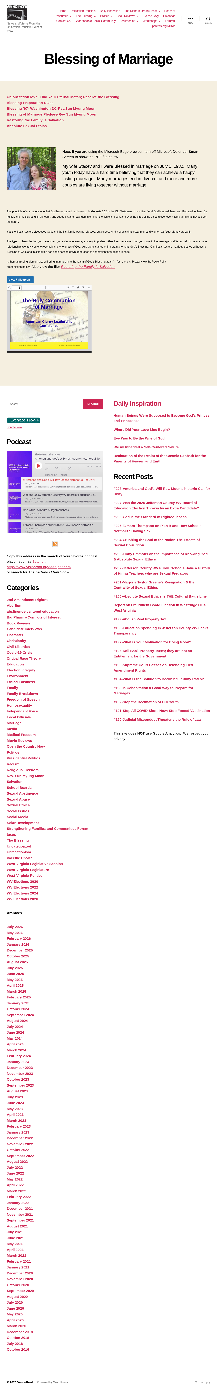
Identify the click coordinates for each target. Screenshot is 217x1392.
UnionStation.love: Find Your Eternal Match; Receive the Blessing (63, 97)
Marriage (14, 723)
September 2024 (20, 1015)
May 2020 (15, 1314)
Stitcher (38, 561)
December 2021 (20, 1208)
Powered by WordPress (52, 1382)
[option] (55, 483)
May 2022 (15, 1179)
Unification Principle (83, 11)
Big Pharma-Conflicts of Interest (33, 617)
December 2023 (20, 1068)
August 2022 (17, 1161)
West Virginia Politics (25, 875)
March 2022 (16, 1191)
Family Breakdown (22, 694)
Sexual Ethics (18, 805)
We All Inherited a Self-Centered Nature (146, 447)
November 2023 (20, 1074)
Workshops (150, 21)
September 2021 (20, 1220)
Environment (17, 676)
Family (12, 688)
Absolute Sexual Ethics (27, 126)
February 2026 (19, 938)
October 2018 (18, 1338)
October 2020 (18, 1285)
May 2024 (15, 1038)
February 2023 (19, 1126)
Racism (13, 764)
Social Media (17, 817)
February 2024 (19, 1056)
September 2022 (20, 1156)
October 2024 (18, 1009)
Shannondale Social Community (95, 21)
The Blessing (84, 16)
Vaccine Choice (20, 858)
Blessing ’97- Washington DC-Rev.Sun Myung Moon (51, 108)
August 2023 (17, 1091)
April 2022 (15, 1185)
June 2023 (15, 1103)
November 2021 (20, 1214)
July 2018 (15, 1344)
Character (15, 635)
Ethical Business (21, 682)
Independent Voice (22, 711)
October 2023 (18, 1079)
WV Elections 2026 (22, 899)
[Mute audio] (49, 469)
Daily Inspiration (110, 11)
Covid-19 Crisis (19, 652)
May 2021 (15, 1244)
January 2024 (18, 1062)
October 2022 (18, 1150)
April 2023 (15, 1115)
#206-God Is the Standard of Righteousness (150, 517)
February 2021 (19, 1261)
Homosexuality (19, 705)
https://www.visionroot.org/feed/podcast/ (39, 567)
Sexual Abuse (18, 799)
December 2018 (20, 1332)
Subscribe (51, 475)
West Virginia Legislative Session (35, 864)
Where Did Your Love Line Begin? (142, 430)
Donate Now (14, 427)
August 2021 (17, 1226)
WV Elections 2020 (22, 881)
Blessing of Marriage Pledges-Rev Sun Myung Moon (51, 114)
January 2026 (18, 944)
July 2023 (15, 1097)
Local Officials (19, 717)
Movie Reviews (19, 741)
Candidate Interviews (24, 629)
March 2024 (16, 1050)
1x (63, 468)
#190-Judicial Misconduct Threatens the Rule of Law (157, 719)
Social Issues (18, 811)
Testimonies (127, 21)
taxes (11, 834)
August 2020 (17, 1297)
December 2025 (20, 950)
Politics (104, 16)
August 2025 (17, 962)
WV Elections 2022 (22, 887)
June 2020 (15, 1308)
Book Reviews (126, 16)
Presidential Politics (23, 758)
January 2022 (18, 1203)
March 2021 (16, 1255)
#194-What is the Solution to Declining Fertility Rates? (159, 679)
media (12, 729)
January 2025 (18, 1003)
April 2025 (15, 985)
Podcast (169, 11)
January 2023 (18, 1132)
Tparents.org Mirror (162, 26)
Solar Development (23, 823)
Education (15, 664)
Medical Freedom (21, 735)
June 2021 (15, 1238)
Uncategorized (19, 846)
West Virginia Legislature (28, 870)
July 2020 (15, 1302)
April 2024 (15, 1044)
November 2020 (20, 1279)
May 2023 (15, 1109)
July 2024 (15, 1027)
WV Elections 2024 (22, 893)
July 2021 (15, 1232)
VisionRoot (25, 1382)
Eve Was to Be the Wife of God (139, 438)
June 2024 (15, 1032)
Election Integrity (21, 670)
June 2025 (15, 974)
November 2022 (20, 1144)
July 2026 (15, 927)
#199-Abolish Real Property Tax (140, 619)
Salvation (15, 782)
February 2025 (19, 997)
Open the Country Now (26, 746)
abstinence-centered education (33, 611)
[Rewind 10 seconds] (57, 469)
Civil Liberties (18, 647)
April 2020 (15, 1320)
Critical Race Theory (24, 658)
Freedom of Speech (23, 699)
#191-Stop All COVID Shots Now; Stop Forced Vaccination (162, 711)
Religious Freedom (22, 770)
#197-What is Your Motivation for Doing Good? (152, 642)
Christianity (16, 641)
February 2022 (19, 1197)
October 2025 (18, 956)
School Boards (19, 787)
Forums (170, 21)
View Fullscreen (19, 279)
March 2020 (16, 1326)
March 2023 (16, 1120)
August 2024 (17, 1021)
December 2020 (20, 1273)
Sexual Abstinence (22, 793)
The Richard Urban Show (140, 11)
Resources (61, 16)
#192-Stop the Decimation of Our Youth (146, 702)
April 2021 (15, 1250)
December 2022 (20, 1138)
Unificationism (19, 852)
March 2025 (16, 991)
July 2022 (15, 1167)
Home (62, 11)
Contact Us (63, 21)
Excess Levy (151, 16)
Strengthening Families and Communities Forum (47, 829)
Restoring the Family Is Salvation (35, 120)
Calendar (169, 16)
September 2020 (20, 1291)
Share (64, 475)
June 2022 (15, 1173)
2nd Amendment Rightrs (27, 600)
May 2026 (15, 933)
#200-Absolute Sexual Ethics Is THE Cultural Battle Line (160, 596)
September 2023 (20, 1085)
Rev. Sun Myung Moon (25, 776)
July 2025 (15, 968)
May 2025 (15, 980)
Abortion (14, 605)
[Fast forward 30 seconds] (72, 469)
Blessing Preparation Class (30, 103)
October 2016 (18, 1349)
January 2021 (18, 1267)
